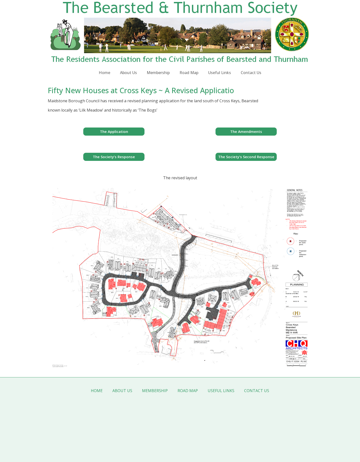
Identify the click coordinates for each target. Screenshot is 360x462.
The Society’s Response (114, 156)
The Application (114, 131)
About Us (128, 72)
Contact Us (251, 72)
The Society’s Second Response (246, 156)
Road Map (189, 72)
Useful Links (219, 72)
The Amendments (246, 131)
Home (104, 72)
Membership (158, 72)
